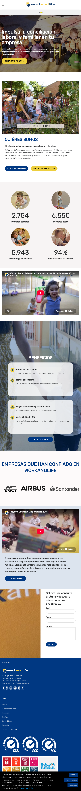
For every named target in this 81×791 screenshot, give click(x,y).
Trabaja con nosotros (10, 729)
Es (39, 12)
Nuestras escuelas (9, 709)
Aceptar (73, 775)
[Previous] (5, 489)
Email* (48, 608)
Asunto (48, 617)
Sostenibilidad (7, 721)
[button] (3, 4)
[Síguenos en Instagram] (7, 688)
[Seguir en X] (11, 688)
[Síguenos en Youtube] (22, 688)
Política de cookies (27, 788)
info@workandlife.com (22, 683)
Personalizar (71, 780)
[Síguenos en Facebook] (3, 688)
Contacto (5, 725)
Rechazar (73, 785)
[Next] (76, 489)
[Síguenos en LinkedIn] (18, 688)
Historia (4, 705)
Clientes (5, 717)
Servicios (5, 713)
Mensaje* (49, 626)
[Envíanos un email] (15, 688)
